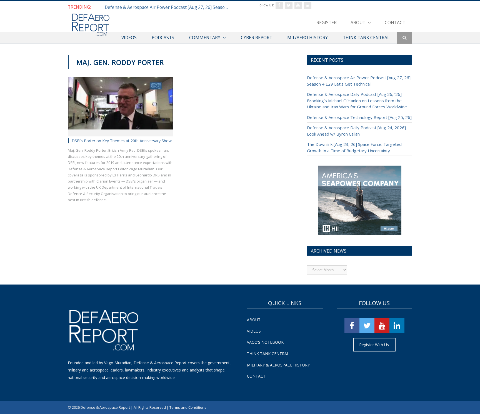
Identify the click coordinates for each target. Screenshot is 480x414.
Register (326, 22)
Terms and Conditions (187, 407)
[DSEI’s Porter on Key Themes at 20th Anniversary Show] (120, 105)
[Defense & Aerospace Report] (90, 25)
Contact (395, 22)
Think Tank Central (268, 353)
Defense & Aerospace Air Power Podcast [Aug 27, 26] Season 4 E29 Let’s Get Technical (168, 7)
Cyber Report (256, 37)
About (358, 22)
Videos (254, 331)
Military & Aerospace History (278, 365)
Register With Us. (374, 344)
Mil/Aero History (307, 37)
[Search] (404, 38)
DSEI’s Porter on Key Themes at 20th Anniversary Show (122, 140)
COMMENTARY (204, 37)
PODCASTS (163, 37)
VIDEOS (129, 37)
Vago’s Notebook (265, 342)
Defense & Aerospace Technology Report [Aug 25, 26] (359, 117)
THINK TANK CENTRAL (366, 37)
